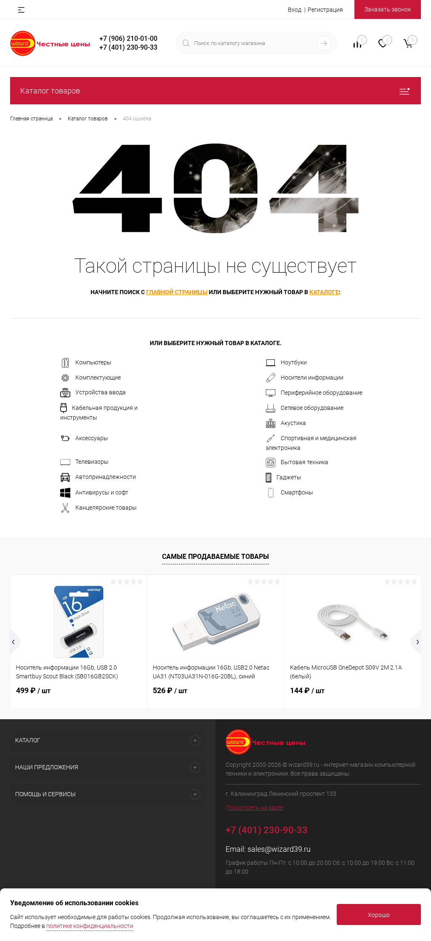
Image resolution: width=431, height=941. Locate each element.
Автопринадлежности (105, 476)
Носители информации (312, 377)
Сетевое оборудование (312, 407)
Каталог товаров (50, 90)
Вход (294, 9)
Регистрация (325, 9)
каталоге (324, 292)
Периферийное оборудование (321, 392)
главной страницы (177, 292)
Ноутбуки (294, 362)
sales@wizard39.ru (279, 849)
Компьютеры (93, 362)
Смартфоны (297, 492)
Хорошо (379, 915)
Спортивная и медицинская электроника (311, 443)
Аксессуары (91, 438)
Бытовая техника (304, 462)
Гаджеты (289, 477)
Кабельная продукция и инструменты (99, 412)
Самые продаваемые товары (215, 557)
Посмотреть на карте (254, 807)
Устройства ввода (100, 392)
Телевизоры (92, 461)
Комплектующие (98, 377)
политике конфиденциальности (89, 925)
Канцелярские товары (106, 507)
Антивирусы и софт (101, 492)
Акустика (293, 423)
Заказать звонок (387, 9)
